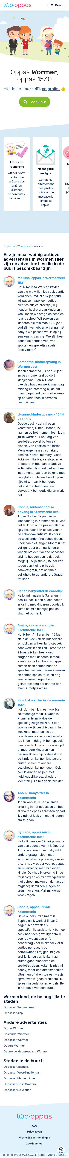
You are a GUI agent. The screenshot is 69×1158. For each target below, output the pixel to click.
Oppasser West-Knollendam (22, 1072)
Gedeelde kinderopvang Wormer (26, 1051)
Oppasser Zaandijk (16, 1066)
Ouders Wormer (14, 1045)
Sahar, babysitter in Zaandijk (40, 591)
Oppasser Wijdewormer (20, 1007)
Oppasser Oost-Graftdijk (20, 1084)
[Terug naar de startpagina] (18, 5)
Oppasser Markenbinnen (20, 1078)
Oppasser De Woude (17, 1090)
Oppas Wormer (14, 1028)
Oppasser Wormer (16, 1040)
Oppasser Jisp (13, 1013)
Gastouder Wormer (16, 1034)
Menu (58, 5)
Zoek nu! (38, 102)
